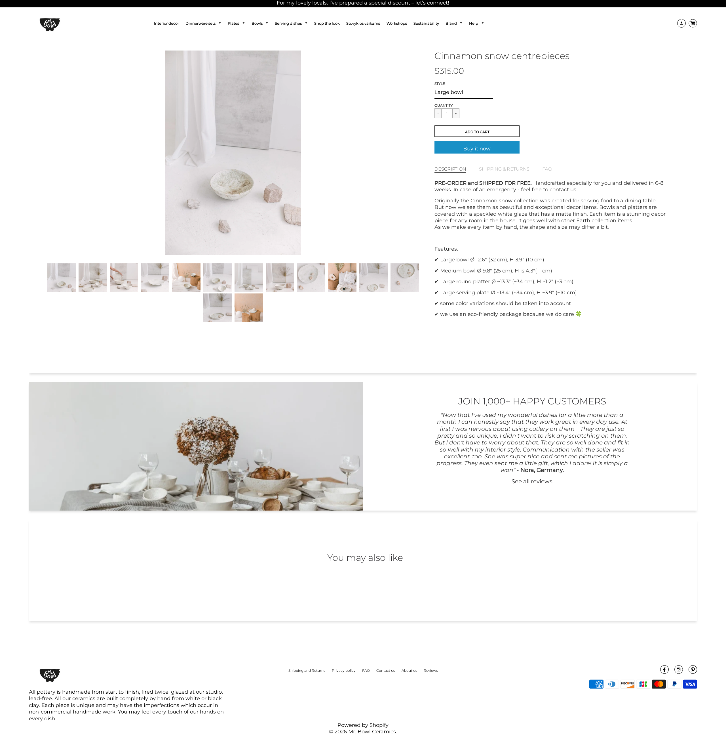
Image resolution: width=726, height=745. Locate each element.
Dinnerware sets (200, 23)
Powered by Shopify (363, 725)
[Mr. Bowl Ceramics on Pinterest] (693, 671)
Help (474, 23)
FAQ (547, 169)
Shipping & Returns (504, 169)
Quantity (443, 105)
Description (450, 169)
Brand (452, 23)
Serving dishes (289, 23)
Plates (234, 23)
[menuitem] (166, 23)
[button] (477, 131)
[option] (233, 153)
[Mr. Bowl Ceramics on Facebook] (664, 671)
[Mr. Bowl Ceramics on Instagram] (678, 671)
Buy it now (477, 149)
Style (439, 83)
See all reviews (532, 481)
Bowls (257, 23)
